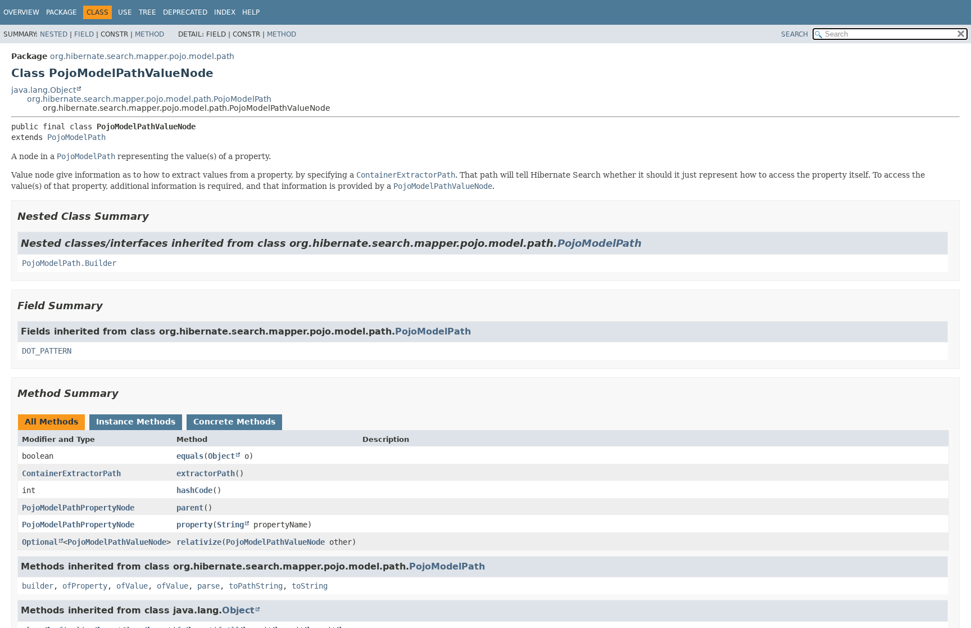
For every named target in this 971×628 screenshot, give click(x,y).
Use (125, 12)
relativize (198, 541)
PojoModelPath (76, 137)
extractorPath (205, 473)
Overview (21, 12)
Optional (40, 541)
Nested (53, 34)
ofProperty (84, 585)
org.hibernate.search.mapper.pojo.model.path (142, 56)
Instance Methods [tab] (135, 421)
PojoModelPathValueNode (116, 541)
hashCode (194, 490)
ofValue (132, 585)
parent (189, 507)
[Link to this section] (156, 216)
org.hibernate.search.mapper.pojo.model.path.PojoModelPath (149, 98)
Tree (147, 12)
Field (84, 34)
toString (310, 585)
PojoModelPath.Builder (69, 263)
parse (208, 585)
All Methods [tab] (51, 421)
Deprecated (185, 12)
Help (251, 12)
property (194, 524)
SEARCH (794, 34)
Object (221, 455)
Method (149, 34)
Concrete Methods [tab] (234, 421)
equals (189, 455)
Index (224, 12)
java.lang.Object (43, 89)
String (230, 524)
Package (61, 12)
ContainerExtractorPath (71, 473)
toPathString (256, 585)
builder (37, 585)
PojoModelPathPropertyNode (78, 507)
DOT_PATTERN (46, 350)
